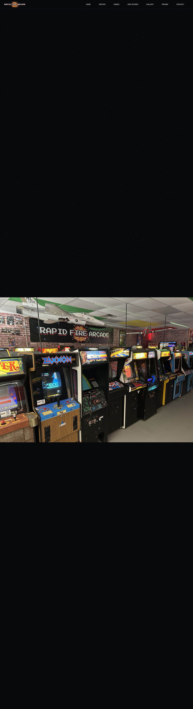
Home (88, 4)
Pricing (165, 4)
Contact (180, 4)
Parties (102, 4)
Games (116, 4)
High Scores (133, 4)
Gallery (150, 4)
